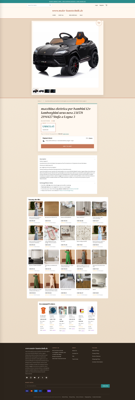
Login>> (44, 330)
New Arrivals (73, 15)
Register (102, 5)
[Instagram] (30, 377)
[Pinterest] (46, 377)
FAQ (73, 356)
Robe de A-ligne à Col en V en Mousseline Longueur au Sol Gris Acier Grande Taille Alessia (83, 266)
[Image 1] (35, 91)
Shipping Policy (96, 359)
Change (90, 138)
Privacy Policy (95, 353)
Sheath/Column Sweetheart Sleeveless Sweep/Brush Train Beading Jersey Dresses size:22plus (62, 316)
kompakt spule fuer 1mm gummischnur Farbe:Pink (53, 316)
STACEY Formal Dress (72, 316)
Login (96, 5)
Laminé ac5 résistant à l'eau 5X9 (99, 266)
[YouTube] (34, 377)
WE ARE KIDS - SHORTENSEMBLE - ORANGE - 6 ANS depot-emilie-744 (43, 316)
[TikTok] (38, 377)
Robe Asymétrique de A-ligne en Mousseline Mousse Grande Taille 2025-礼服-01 (35, 290)
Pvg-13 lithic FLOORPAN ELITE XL (51, 266)
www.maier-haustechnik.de (67, 10)
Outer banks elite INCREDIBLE (83, 289)
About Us (74, 350)
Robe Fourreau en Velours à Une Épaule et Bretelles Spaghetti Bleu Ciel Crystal (99, 242)
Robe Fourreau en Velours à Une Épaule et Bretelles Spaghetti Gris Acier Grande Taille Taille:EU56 (35, 218)
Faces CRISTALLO (80, 217)
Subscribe (105, 386)
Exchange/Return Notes (46, 183)
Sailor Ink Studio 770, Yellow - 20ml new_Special (81, 316)
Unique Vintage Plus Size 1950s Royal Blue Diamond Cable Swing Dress (91, 316)
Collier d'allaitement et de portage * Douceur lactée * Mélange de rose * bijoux (50, 242)
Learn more (66, 134)
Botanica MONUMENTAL (66, 217)
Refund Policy (95, 350)
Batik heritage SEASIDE (82, 241)
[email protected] (74, 188)
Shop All (61, 15)
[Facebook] (26, 377)
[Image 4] (53, 91)
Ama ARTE (63, 241)
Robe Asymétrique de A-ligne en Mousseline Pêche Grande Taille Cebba (51, 290)
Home (54, 15)
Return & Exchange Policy (66, 190)
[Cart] (106, 5)
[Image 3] (47, 91)
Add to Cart (67, 146)
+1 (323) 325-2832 (56, 354)
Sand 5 (94, 289)
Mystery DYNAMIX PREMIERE (35, 265)
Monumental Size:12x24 (66, 289)
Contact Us (75, 353)
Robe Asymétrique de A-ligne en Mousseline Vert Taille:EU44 (67, 266)
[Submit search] (50, 5)
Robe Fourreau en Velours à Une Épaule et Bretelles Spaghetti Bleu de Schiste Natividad (35, 242)
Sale (81, 15)
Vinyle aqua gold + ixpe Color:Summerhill (98, 218)
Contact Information (97, 362)
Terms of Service (96, 356)
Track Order (75, 359)
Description (43, 159)
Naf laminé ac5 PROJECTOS (51, 217)
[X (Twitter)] (42, 377)
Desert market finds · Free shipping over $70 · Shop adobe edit (67, 1)
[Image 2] (41, 91)
